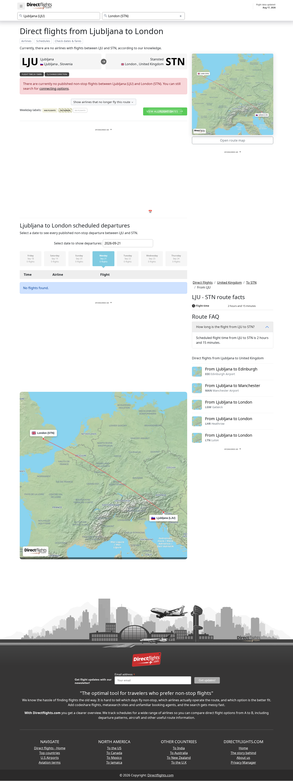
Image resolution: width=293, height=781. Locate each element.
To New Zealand (179, 757)
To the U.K (179, 762)
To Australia (179, 753)
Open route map (232, 140)
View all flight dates (162, 111)
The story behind (243, 753)
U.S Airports (50, 757)
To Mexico (114, 757)
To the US (114, 748)
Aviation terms (50, 762)
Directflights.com (160, 775)
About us (243, 757)
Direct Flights (203, 282)
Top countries (49, 753)
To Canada (114, 753)
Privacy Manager (243, 762)
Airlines (26, 41)
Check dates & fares (68, 41)
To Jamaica (114, 762)
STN (175, 61)
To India (179, 748)
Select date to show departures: (78, 243)
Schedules (43, 41)
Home (243, 748)
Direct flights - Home (49, 748)
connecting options (54, 88)
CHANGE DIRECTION (58, 74)
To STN (251, 282)
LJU (30, 61)
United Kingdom (229, 282)
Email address (125, 674)
